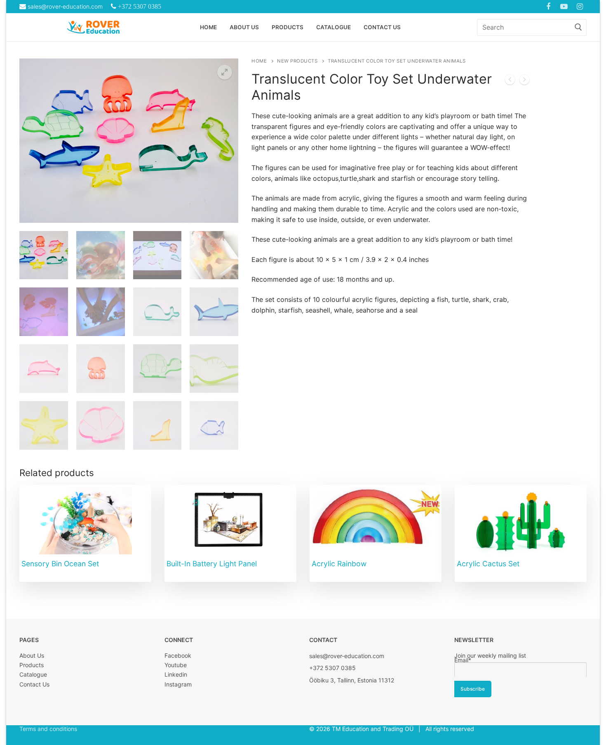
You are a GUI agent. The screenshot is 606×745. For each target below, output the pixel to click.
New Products (297, 61)
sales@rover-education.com (65, 6)
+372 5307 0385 (139, 6)
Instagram (178, 684)
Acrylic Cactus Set (488, 563)
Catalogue (33, 674)
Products (31, 665)
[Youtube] (564, 6)
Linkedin (175, 674)
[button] (224, 72)
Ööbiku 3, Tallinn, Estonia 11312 (351, 680)
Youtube (175, 665)
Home (259, 61)
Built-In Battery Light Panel (213, 563)
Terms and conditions (48, 728)
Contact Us (34, 684)
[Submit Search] (578, 27)
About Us (31, 655)
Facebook (177, 655)
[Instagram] (580, 6)
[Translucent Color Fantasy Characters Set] (524, 81)
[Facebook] (548, 6)
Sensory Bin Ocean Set (60, 563)
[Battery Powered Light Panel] (510, 81)
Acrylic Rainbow (339, 563)
